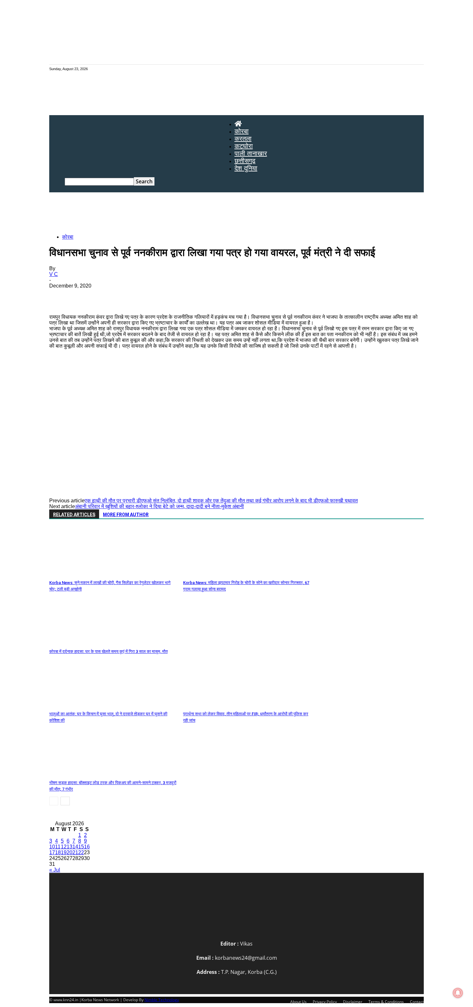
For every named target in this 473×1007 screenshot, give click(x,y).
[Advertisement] (236, 214)
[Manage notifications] (458, 993)
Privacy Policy (325, 1001)
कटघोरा (244, 146)
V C (53, 274)
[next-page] (65, 801)
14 (75, 846)
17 (52, 852)
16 (87, 846)
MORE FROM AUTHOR (126, 514)
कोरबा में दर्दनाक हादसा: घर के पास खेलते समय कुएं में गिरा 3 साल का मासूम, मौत (108, 651)
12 (64, 846)
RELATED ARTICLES (74, 514)
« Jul (54, 870)
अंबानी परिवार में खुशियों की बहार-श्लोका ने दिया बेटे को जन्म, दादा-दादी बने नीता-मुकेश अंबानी (159, 506)
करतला (243, 138)
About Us (298, 1001)
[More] (233, 295)
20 (69, 852)
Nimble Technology (161, 999)
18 (58, 852)
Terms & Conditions (386, 1001)
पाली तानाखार (251, 153)
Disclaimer (352, 1001)
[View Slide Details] (243, 422)
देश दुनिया (246, 168)
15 (81, 846)
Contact (417, 1001)
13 (69, 846)
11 (57, 846)
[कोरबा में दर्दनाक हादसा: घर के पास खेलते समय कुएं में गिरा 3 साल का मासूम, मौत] (84, 643)
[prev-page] (53, 801)
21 (75, 852)
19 (64, 852)
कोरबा (242, 131)
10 (52, 846)
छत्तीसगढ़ (245, 160)
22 (81, 852)
